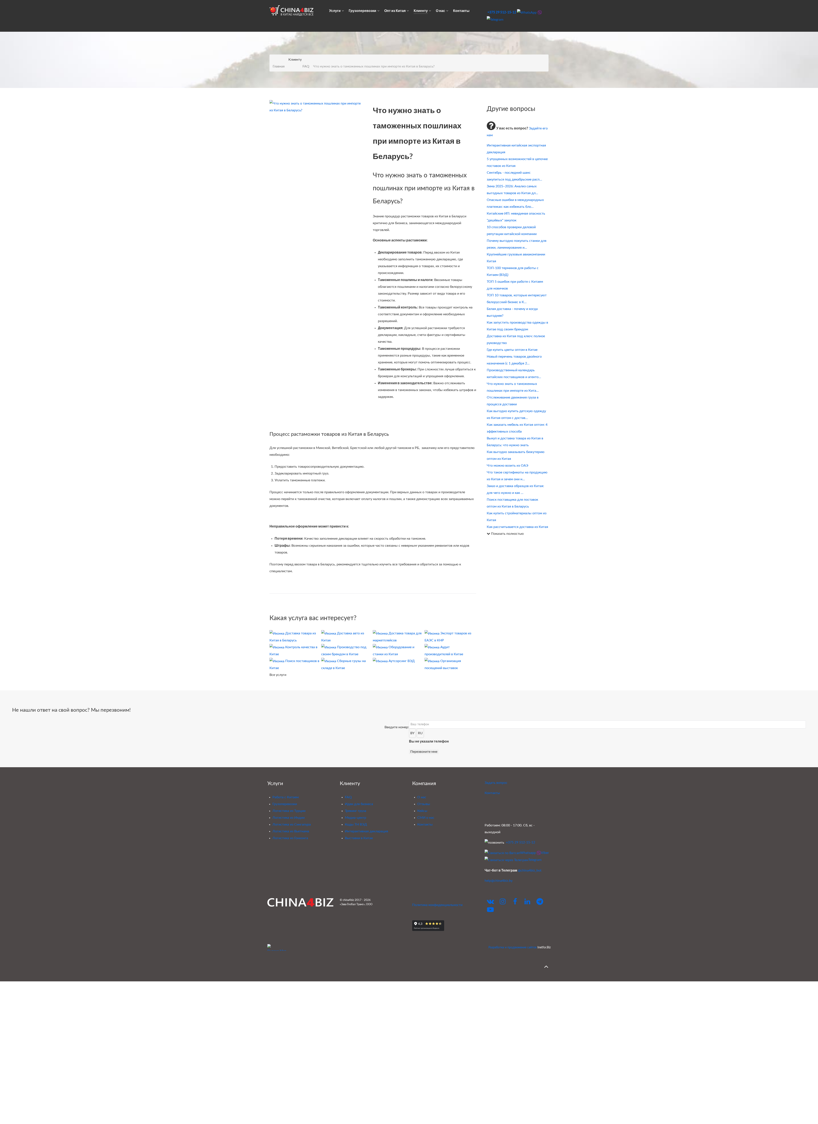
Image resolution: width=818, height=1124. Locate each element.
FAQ (348, 797)
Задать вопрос (496, 782)
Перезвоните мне (423, 751)
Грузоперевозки (284, 804)
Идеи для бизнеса (359, 804)
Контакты (425, 824)
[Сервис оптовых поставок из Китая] (300, 902)
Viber (545, 852)
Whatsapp (528, 852)
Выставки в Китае (359, 838)
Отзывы (423, 804)
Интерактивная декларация (366, 831)
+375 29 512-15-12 (501, 12)
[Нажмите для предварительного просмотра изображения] (316, 106)
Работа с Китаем (285, 797)
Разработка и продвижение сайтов (512, 947)
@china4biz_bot (529, 870)
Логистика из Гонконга (290, 838)
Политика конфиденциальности (437, 905)
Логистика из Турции (288, 811)
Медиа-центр (355, 817)
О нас (421, 797)
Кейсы (422, 811)
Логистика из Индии (288, 817)
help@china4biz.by (499, 880)
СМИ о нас (425, 817)
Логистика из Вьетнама (290, 831)
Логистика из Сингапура (291, 824)
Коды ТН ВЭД (356, 824)
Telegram (534, 860)
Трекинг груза (355, 811)
